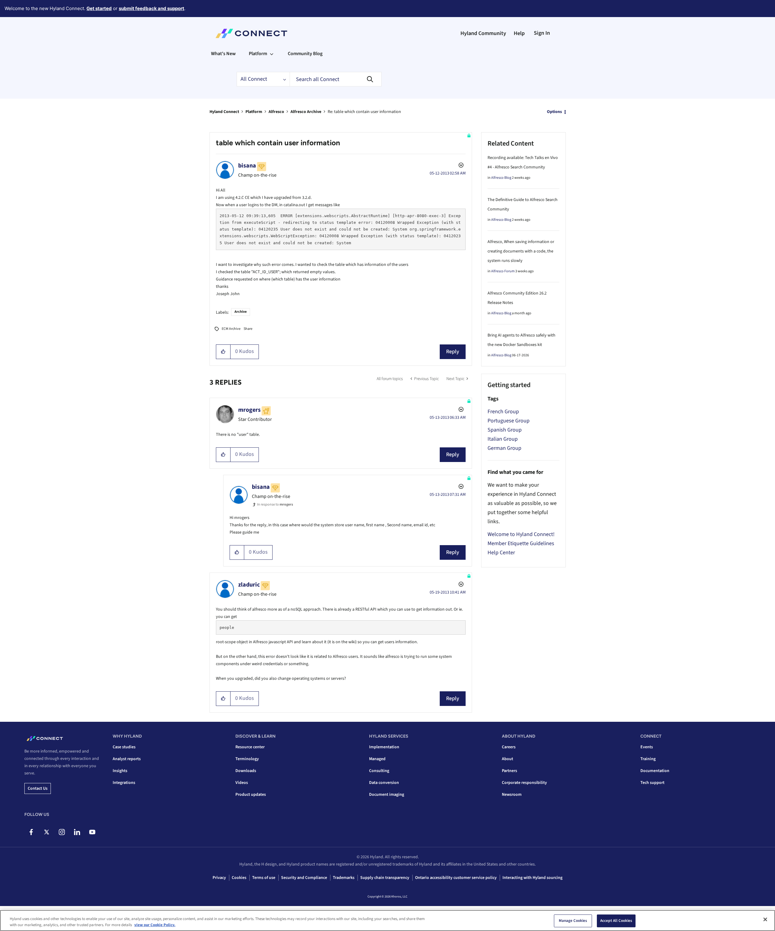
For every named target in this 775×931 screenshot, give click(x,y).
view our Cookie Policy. (154, 924)
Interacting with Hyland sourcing (532, 878)
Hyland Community (483, 33)
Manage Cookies (573, 920)
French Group (503, 411)
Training (648, 759)
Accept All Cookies (616, 920)
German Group (504, 448)
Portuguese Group (509, 421)
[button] (223, 352)
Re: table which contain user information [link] (364, 112)
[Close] (765, 919)
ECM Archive (231, 328)
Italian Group (503, 439)
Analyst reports (127, 759)
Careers (509, 747)
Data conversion (384, 783)
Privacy (219, 878)
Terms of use (263, 878)
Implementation (384, 747)
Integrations (124, 783)
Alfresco (276, 112)
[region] (387, 920)
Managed (377, 759)
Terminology (247, 759)
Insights (120, 771)
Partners (509, 771)
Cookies (239, 878)
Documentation (654, 771)
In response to (275, 504)
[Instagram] (62, 832)
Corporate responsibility (524, 783)
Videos (241, 783)
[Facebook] (31, 832)
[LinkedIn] (77, 832)
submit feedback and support (151, 8)
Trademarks (343, 878)
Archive (240, 311)
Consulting (379, 771)
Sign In (542, 33)
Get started (99, 8)
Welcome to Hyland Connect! (521, 534)
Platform (253, 112)
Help (519, 33)
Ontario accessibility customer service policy (456, 878)
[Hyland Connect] (251, 33)
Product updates (250, 795)
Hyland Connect (224, 112)
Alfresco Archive (306, 112)
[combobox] (336, 79)
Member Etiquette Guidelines (521, 543)
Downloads (245, 771)
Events (646, 747)
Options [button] (554, 112)
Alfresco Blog (501, 177)
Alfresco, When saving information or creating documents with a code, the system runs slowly (521, 251)
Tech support (652, 783)
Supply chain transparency (384, 878)
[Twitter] (46, 832)
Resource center (250, 747)
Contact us (38, 788)
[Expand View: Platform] (272, 53)
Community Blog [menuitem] (305, 53)
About (507, 759)
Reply (452, 351)
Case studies (124, 747)
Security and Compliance (304, 878)
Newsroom (512, 795)
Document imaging (386, 795)
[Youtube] (92, 832)
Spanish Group (505, 430)
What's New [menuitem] (223, 53)
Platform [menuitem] (258, 53)
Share (248, 328)
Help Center (501, 552)
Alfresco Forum (503, 271)
